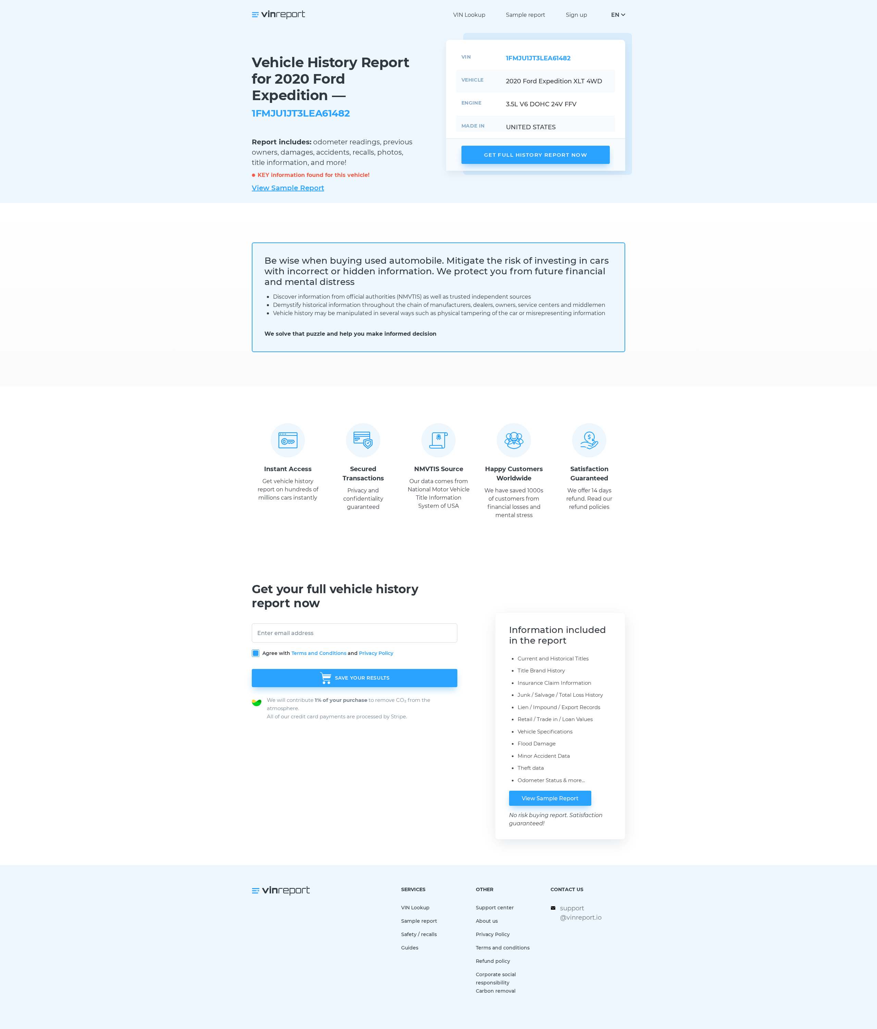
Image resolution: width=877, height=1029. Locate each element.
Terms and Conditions (319, 653)
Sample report (525, 14)
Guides (409, 947)
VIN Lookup (469, 14)
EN (615, 14)
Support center (495, 907)
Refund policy (493, 961)
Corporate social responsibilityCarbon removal (496, 982)
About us (487, 921)
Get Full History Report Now (535, 154)
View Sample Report (288, 187)
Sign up (576, 14)
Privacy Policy (376, 653)
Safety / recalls (419, 934)
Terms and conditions (503, 947)
